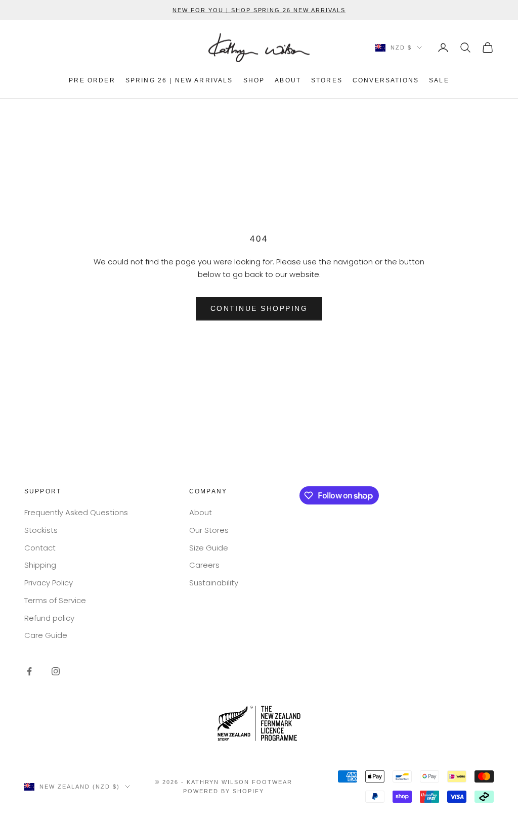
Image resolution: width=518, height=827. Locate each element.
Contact (40, 547)
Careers (204, 565)
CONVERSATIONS (386, 80)
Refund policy (49, 618)
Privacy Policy (48, 582)
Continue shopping (259, 308)
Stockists (41, 530)
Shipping (40, 565)
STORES (326, 80)
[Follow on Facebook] (29, 671)
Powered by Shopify (223, 791)
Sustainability (213, 582)
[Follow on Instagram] (56, 671)
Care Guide (45, 635)
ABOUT (288, 80)
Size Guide (208, 547)
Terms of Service (55, 600)
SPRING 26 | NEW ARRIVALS (179, 80)
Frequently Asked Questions (76, 512)
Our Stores (209, 530)
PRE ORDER (92, 80)
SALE (439, 80)
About (200, 512)
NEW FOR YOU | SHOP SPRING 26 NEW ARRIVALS (259, 10)
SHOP (254, 80)
